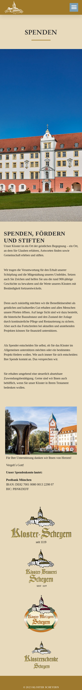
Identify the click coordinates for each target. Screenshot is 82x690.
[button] (74, 7)
